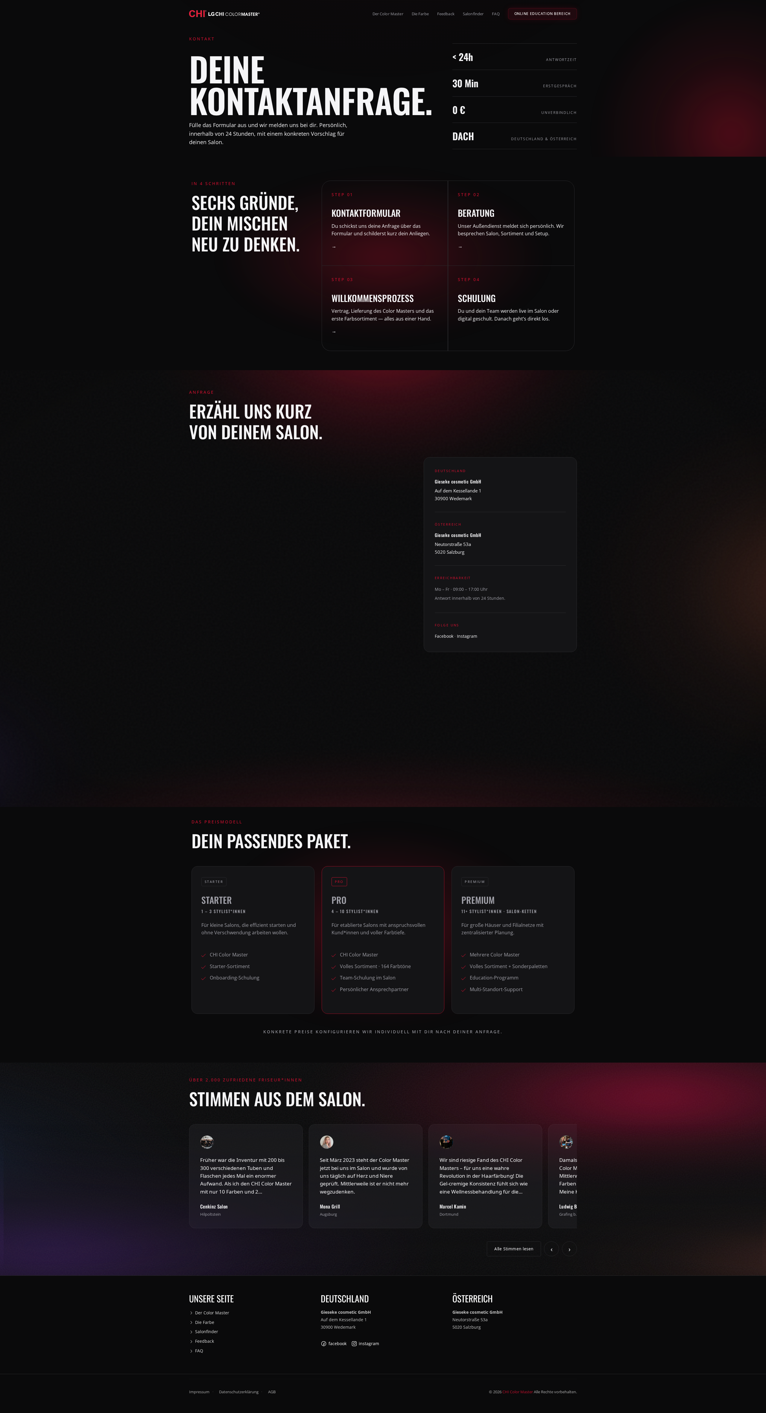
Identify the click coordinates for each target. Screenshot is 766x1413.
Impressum (199, 1392)
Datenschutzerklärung (239, 1392)
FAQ (495, 13)
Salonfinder (473, 13)
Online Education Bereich (542, 13)
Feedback (446, 13)
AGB (272, 1392)
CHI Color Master (517, 1392)
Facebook (444, 636)
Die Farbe (420, 13)
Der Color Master (388, 13)
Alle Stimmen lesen (514, 1249)
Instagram (467, 636)
